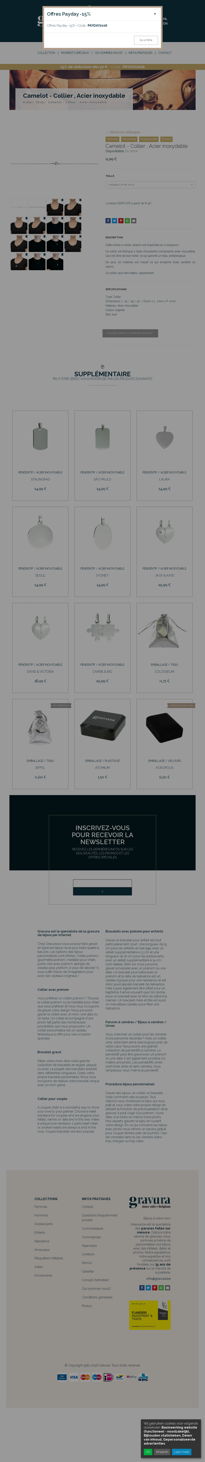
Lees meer (181, 1452)
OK (148, 1452)
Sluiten (146, 40)
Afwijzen (162, 1452)
